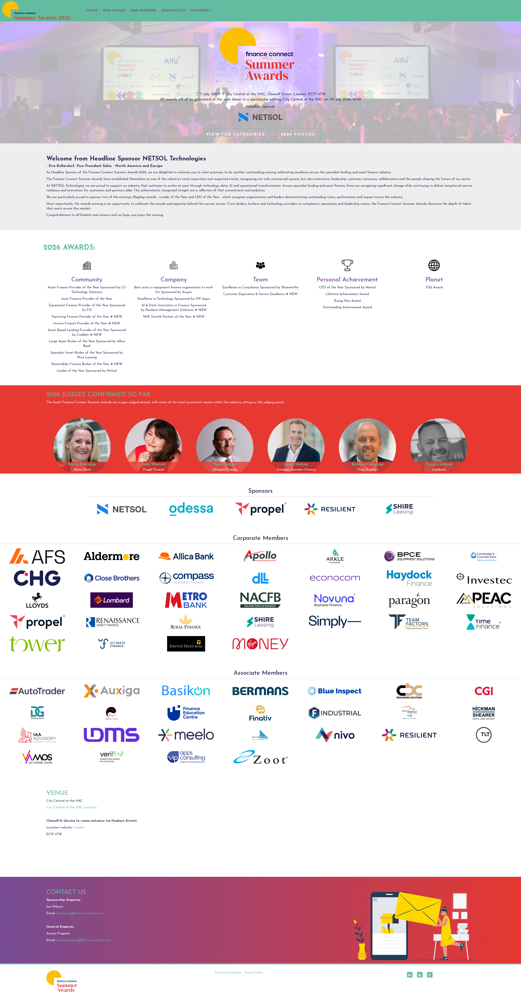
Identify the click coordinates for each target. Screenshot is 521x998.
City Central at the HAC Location (71, 807)
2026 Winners (143, 10)
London (78, 827)
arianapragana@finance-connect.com (83, 940)
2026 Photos (173, 10)
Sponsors (200, 10)
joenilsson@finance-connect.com (80, 913)
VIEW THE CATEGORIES (235, 134)
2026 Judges (114, 10)
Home (92, 10)
